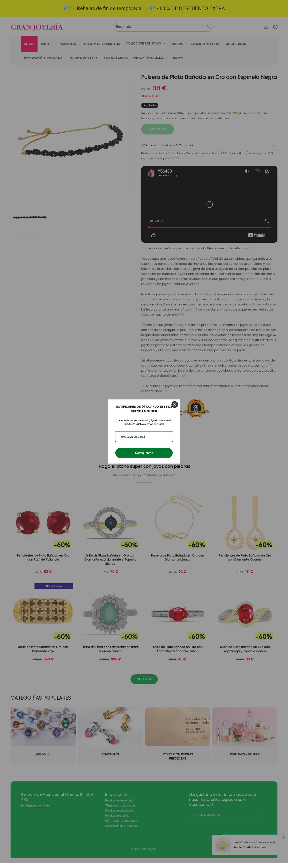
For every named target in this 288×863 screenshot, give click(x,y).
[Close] (175, 404)
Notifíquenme (144, 452)
